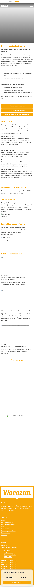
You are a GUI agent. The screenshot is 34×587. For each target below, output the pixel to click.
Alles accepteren (17, 582)
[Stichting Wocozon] (4, 6)
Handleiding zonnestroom (8, 531)
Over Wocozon (5, 529)
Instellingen (9, 577)
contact (25, 96)
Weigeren (24, 577)
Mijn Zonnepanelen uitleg (8, 524)
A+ (17, 1)
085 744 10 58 (7, 551)
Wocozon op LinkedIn (10, 555)
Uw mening (4, 535)
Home (3, 520)
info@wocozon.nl (8, 553)
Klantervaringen (5, 533)
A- (14, 1)
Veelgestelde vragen (7, 522)
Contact (3, 527)
